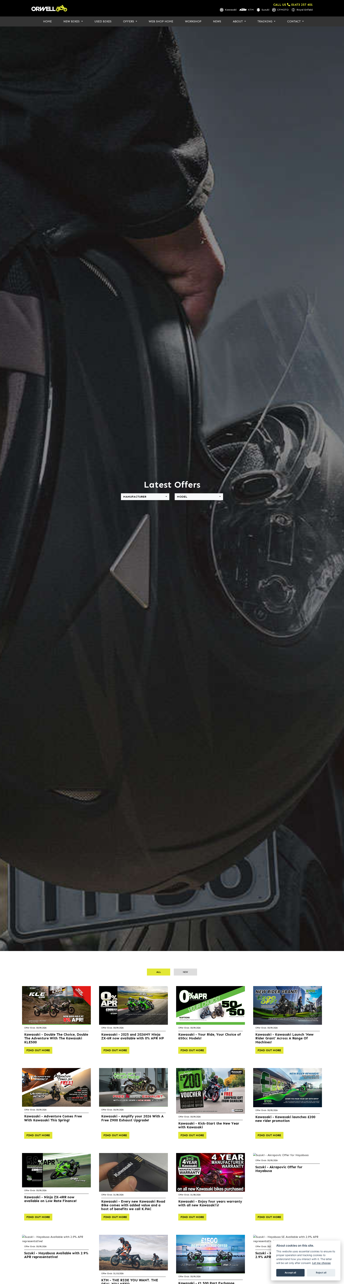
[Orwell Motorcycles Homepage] (49, 8)
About (238, 21)
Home (47, 21)
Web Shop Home (161, 21)
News (217, 21)
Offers (129, 21)
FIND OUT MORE (38, 1050)
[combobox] (145, 496)
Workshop (193, 21)
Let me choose (321, 1262)
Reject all (321, 1272)
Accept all (290, 1272)
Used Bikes (102, 21)
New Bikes (71, 21)
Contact (294, 21)
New (185, 972)
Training (265, 21)
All (158, 972)
